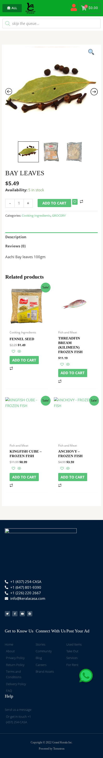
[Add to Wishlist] (75, 202)
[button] (86, 675)
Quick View (27, 323)
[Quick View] (19, 351)
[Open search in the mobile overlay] (51, 23)
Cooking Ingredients (36, 215)
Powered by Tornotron (51, 748)
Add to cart (54, 203)
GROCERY (59, 215)
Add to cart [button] (24, 360)
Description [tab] (15, 236)
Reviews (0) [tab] (15, 246)
